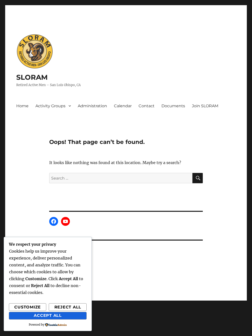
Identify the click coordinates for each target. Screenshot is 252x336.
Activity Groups (50, 106)
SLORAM (32, 77)
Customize (27, 307)
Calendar (123, 106)
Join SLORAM (205, 106)
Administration (92, 106)
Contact (147, 106)
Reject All (67, 307)
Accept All (48, 315)
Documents (173, 106)
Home (22, 106)
